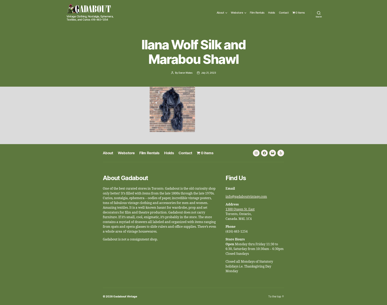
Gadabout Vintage (125, 296)
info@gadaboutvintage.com (246, 197)
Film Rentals (257, 12)
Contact (284, 12)
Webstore (237, 12)
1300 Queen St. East (240, 209)
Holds (271, 12)
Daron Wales (185, 72)
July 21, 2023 (208, 72)
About (220, 12)
